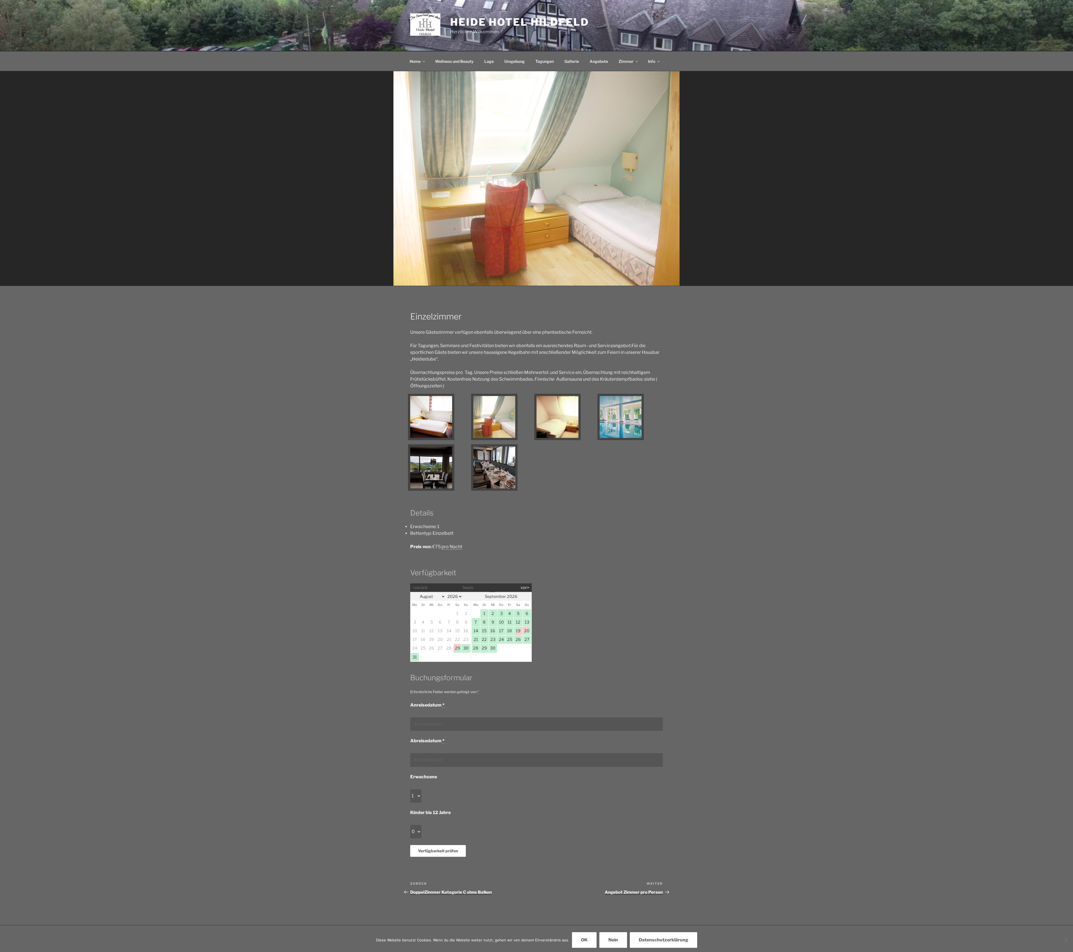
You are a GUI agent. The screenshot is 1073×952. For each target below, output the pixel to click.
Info (651, 61)
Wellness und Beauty (454, 61)
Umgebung (514, 61)
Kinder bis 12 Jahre (430, 812)
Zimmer (626, 61)
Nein (613, 940)
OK (584, 940)
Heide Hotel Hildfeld (519, 22)
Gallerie (571, 61)
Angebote (599, 61)
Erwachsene (423, 776)
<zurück (420, 587)
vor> (525, 587)
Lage (489, 61)
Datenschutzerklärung (663, 940)
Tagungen (544, 61)
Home (415, 61)
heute (468, 587)
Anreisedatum (427, 705)
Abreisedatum (427, 740)
